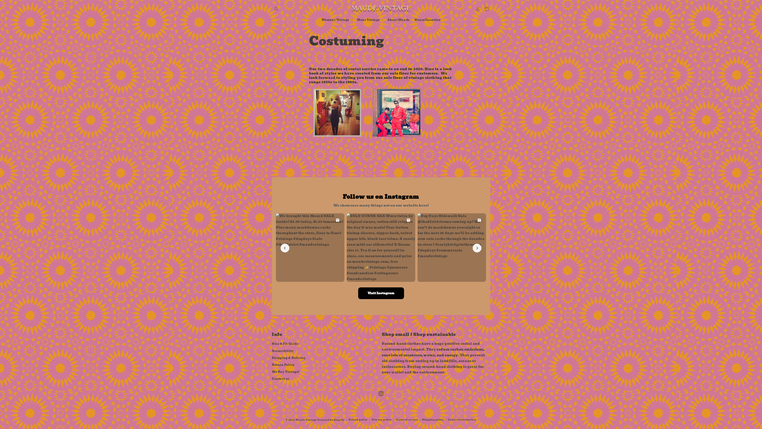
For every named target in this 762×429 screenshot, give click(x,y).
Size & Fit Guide (285, 344)
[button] (276, 9)
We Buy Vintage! (285, 372)
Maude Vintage (306, 420)
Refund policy (358, 419)
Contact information (462, 419)
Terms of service (407, 419)
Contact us (281, 379)
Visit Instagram (381, 293)
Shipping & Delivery (289, 358)
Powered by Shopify (330, 420)
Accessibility (283, 351)
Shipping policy (433, 419)
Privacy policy (382, 419)
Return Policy (283, 365)
